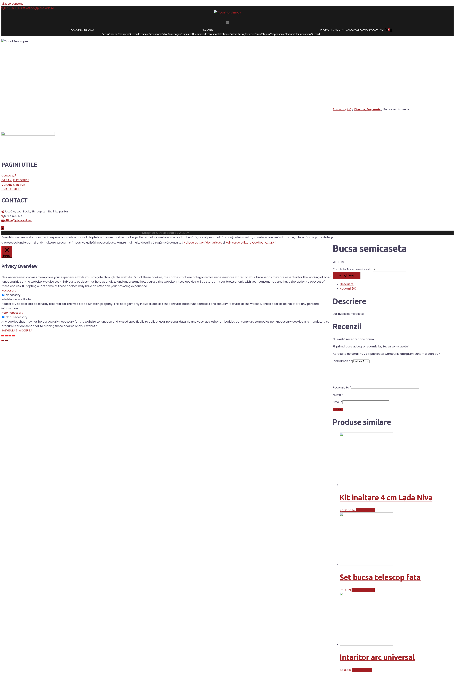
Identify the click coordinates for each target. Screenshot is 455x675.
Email (337, 402)
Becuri (105, 34)
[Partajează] (6, 335)
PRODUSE (207, 29)
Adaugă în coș (346, 275)
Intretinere (224, 34)
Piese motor (155, 34)
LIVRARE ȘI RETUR (13, 185)
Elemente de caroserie (205, 34)
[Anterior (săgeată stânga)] (2, 340)
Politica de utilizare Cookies (244, 243)
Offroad (315, 34)
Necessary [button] (8, 290)
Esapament (187, 34)
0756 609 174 (13, 8)
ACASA (73, 29)
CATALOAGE (353, 29)
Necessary (13, 295)
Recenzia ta (342, 387)
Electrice (290, 34)
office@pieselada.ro (39, 8)
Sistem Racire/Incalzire (242, 34)
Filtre (165, 34)
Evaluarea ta (342, 361)
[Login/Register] (391, 29)
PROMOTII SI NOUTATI (332, 29)
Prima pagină (342, 109)
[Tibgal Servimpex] (227, 12)
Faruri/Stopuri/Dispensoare (270, 34)
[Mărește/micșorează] (13, 335)
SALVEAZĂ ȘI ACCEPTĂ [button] (16, 330)
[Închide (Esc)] (2, 335)
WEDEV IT (185, 233)
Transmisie (123, 34)
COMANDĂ (8, 176)
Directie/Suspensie (367, 109)
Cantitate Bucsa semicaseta (352, 269)
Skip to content (12, 4)
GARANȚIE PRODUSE (15, 180)
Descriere (347, 284)
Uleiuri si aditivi (303, 34)
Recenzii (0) (348, 289)
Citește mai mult (363, 590)
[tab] (397, 284)
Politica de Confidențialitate (203, 243)
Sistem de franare (139, 34)
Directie (113, 34)
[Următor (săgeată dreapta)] (6, 340)
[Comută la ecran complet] (10, 335)
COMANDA (366, 29)
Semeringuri (174, 34)
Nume (338, 395)
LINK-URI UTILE (11, 189)
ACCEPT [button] (270, 243)
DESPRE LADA (86, 29)
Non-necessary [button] (12, 313)
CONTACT (379, 29)
